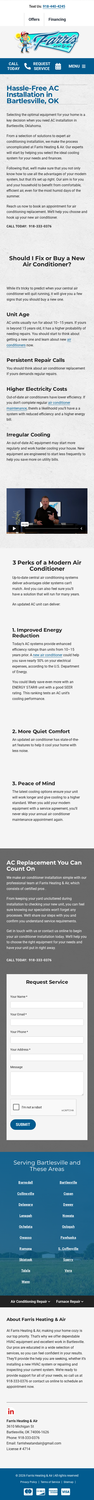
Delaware (26, 1205)
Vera (68, 1271)
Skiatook (25, 1260)
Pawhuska (68, 1238)
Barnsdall (25, 1182)
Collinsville (25, 1194)
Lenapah (25, 1216)
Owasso (25, 1238)
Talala (25, 1271)
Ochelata (25, 1227)
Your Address (20, 1049)
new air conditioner (47, 655)
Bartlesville (68, 1182)
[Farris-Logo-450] (47, 32)
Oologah (68, 1227)
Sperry (68, 1260)
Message (16, 1067)
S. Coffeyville (68, 1249)
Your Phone (19, 1032)
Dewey (68, 1205)
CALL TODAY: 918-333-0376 (29, 226)
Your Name (18, 996)
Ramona (25, 1249)
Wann (26, 1282)
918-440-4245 (54, 6)
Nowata (68, 1216)
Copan (68, 1194)
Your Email (18, 1014)
